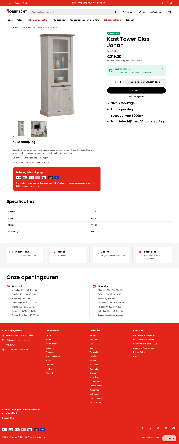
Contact (26, 3)
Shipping (121, 61)
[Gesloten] (162, 68)
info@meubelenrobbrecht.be (113, 255)
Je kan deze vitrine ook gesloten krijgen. (30, 158)
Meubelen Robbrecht (18, 437)
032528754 (62, 255)
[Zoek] (116, 12)
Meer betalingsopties (137, 97)
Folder (17, 3)
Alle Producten (28, 27)
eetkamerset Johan (40, 162)
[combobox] (74, 12)
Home (9, 3)
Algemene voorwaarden (152, 437)
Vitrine (115, 51)
